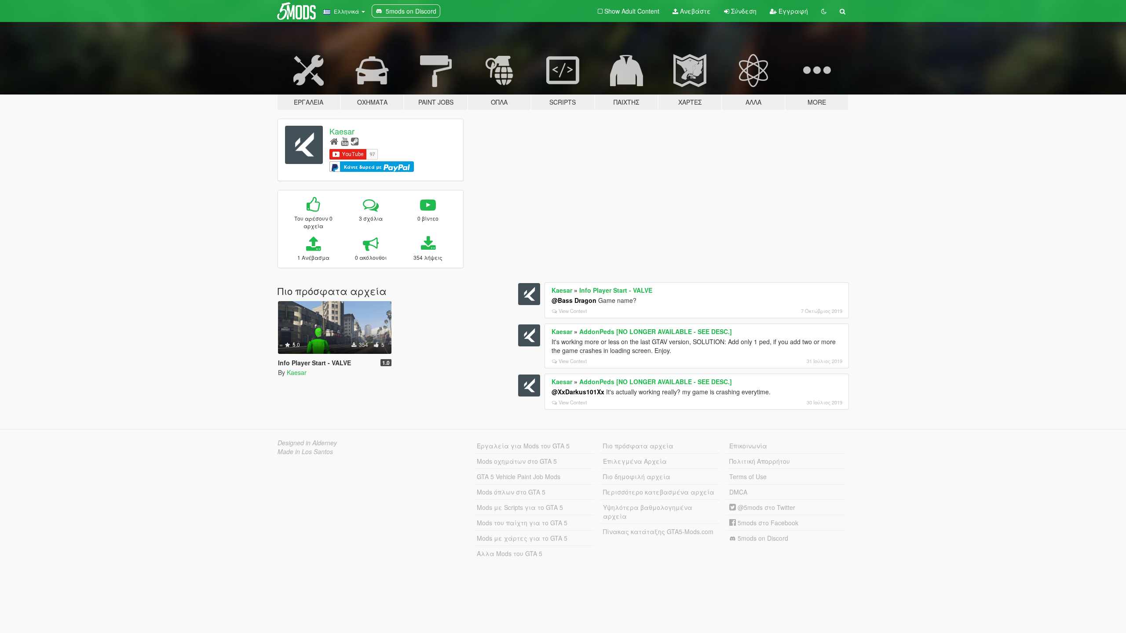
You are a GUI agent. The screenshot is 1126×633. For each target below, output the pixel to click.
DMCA (738, 491)
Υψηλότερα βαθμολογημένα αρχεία (647, 511)
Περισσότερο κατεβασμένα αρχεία (658, 491)
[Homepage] (334, 141)
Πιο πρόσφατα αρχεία (638, 445)
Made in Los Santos (305, 451)
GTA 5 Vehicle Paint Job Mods (518, 476)
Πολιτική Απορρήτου (759, 461)
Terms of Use (748, 476)
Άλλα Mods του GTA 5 (509, 553)
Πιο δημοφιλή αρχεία (636, 476)
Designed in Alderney (307, 442)
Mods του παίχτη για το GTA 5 (522, 522)
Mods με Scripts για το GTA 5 (520, 507)
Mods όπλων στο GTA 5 (511, 491)
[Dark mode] (824, 11)
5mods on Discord (762, 538)
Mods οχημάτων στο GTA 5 (517, 461)
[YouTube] (344, 141)
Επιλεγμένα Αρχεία (635, 461)
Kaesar (342, 131)
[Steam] (355, 141)
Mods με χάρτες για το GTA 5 (522, 538)
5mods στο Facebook (767, 522)
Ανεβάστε (694, 11)
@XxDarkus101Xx (578, 391)
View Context (573, 310)
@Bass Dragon (574, 300)
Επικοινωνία (748, 445)
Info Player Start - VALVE (615, 290)
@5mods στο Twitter (765, 507)
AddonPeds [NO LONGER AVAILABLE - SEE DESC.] (655, 331)
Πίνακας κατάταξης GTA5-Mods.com (658, 531)
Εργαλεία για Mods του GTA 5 (523, 445)
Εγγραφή (792, 11)
